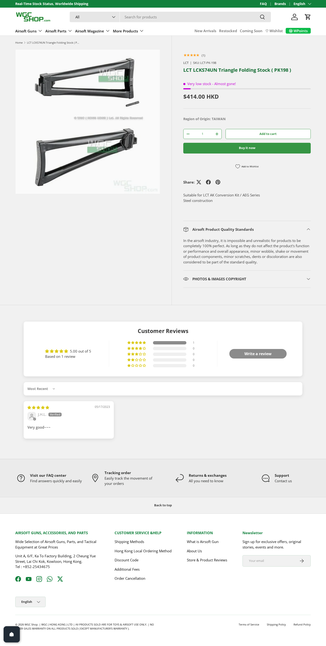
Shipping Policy (276, 624)
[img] (38, 407)
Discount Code (126, 560)
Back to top (163, 505)
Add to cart (268, 134)
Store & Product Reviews (207, 560)
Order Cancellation (130, 578)
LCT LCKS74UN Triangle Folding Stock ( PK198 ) (54, 42)
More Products (125, 31)
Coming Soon (251, 30)
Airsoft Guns (26, 31)
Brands (280, 4)
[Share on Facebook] (208, 182)
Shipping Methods (129, 541)
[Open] (12, 634)
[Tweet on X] (199, 182)
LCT (186, 63)
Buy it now (247, 148)
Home (19, 42)
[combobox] (170, 17)
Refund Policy (302, 624)
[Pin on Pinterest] (218, 182)
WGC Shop (31, 624)
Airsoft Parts (55, 31)
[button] (308, 17)
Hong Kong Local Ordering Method (143, 551)
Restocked (228, 30)
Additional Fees (127, 569)
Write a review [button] (258, 353)
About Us (194, 551)
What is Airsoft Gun (203, 541)
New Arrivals (205, 30)
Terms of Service (249, 624)
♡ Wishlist (274, 30)
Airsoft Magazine (89, 31)
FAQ (263, 4)
